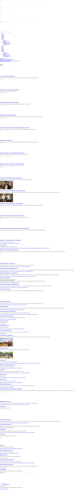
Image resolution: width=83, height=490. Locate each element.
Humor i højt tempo (3, 454)
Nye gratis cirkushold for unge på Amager (7, 76)
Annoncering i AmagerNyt (7, 43)
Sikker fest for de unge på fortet (5, 419)
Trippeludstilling (3, 469)
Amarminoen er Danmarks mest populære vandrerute (9, 102)
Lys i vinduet (2, 434)
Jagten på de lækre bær (4, 320)
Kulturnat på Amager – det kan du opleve (7, 263)
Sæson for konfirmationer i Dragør (6, 450)
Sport (2, 34)
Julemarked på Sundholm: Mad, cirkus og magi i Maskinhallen (11, 203)
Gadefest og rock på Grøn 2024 (5, 424)
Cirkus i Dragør (3, 406)
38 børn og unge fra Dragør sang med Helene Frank (9, 249)
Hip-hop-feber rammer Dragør (5, 401)
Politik (3, 48)
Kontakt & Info (4, 42)
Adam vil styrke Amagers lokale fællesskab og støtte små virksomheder (12, 190)
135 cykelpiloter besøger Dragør (5, 330)
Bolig (2, 36)
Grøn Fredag (2, 369)
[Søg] (9, 32)
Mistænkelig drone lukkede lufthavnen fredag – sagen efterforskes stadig (10, 60)
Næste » (4, 472)
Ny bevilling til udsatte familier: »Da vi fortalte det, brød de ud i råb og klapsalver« (14, 228)
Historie (3, 38)
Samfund (3, 37)
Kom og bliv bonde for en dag (5, 289)
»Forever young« (3, 379)
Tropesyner (2, 445)
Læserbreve (5, 40)
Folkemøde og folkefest (4, 306)
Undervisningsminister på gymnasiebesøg (5, 61)
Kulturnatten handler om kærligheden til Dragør (8, 268)
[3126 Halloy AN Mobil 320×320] (7, 21)
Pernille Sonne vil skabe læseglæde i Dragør (7, 311)
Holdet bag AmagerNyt (6, 55)
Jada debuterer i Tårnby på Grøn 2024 (7, 459)
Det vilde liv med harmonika (5, 277)
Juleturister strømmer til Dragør (5, 140)
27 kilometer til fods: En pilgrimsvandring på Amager (9, 89)
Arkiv (2, 51)
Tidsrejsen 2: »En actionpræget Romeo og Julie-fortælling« (10, 240)
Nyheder (3, 33)
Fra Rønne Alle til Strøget (4, 325)
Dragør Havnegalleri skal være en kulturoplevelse (9, 273)
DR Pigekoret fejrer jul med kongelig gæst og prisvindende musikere (12, 163)
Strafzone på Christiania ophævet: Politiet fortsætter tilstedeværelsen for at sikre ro (14, 127)
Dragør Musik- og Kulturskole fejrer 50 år (7, 364)
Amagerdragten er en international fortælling (8, 115)
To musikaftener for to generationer (6, 335)
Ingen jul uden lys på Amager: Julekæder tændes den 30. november (12, 215)
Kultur (3, 35)
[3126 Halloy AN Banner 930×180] (20, 7)
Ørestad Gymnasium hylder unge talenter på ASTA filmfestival (11, 388)
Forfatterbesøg (2, 429)
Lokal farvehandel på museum (5, 301)
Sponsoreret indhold (6, 41)
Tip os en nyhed (5, 44)
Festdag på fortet (3, 360)
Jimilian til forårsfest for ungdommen (6, 464)
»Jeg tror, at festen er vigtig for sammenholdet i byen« (9, 284)
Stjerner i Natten (3, 374)
